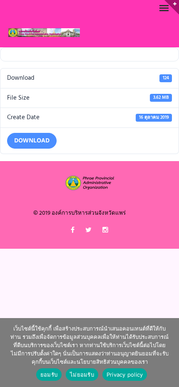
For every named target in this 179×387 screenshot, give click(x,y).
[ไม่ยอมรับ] (168, 352)
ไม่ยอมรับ (82, 374)
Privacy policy (125, 374)
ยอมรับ (48, 374)
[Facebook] (73, 232)
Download (32, 140)
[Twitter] (88, 232)
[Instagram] (105, 232)
